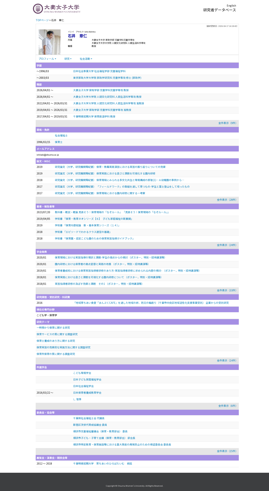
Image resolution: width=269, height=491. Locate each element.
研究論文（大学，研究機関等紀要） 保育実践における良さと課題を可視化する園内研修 (105, 173)
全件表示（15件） (227, 451)
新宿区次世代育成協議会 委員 (90, 425)
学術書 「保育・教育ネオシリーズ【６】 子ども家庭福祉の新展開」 (94, 218)
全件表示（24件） (227, 245)
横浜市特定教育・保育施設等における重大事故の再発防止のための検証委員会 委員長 (122, 444)
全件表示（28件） (227, 199)
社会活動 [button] (85, 58)
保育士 (59, 142)
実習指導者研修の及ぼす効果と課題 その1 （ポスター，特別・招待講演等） (99, 284)
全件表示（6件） (228, 406)
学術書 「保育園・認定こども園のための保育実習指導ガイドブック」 (95, 238)
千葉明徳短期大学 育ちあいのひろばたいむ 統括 (102, 463)
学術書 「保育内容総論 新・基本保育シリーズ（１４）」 (88, 225)
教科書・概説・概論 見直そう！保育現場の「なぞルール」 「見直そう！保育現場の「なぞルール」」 (112, 212)
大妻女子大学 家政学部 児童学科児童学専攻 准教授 (102, 110)
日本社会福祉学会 (83, 386)
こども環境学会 (82, 373)
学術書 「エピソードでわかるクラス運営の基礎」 (83, 232)
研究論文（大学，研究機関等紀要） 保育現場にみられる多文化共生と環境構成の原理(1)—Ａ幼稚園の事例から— (119, 180)
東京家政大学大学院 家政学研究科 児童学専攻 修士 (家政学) (107, 77)
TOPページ (42, 20)
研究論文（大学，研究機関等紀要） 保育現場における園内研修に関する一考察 (100, 193)
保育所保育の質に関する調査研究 (56, 354)
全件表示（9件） (228, 123)
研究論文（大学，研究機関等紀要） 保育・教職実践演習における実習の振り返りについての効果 (110, 167)
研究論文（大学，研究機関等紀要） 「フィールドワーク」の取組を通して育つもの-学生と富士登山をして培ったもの (122, 186)
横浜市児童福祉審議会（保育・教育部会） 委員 (100, 431)
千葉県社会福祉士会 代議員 (88, 418)
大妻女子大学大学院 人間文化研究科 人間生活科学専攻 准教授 (108, 103)
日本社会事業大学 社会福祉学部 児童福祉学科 (99, 71)
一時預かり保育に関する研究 (53, 327)
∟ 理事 (77, 399)
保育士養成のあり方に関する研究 (56, 340)
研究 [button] (67, 58)
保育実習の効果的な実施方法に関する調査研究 (63, 347)
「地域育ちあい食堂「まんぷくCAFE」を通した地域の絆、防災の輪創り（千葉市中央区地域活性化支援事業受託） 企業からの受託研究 (151, 303)
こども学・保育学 (47, 315)
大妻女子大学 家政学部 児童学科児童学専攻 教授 (101, 90)
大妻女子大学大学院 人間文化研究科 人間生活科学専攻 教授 (107, 96)
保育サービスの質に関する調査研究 (57, 334)
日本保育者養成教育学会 (87, 392)
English (231, 5)
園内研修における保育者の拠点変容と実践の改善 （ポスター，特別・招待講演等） (102, 264)
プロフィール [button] (46, 58)
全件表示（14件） (227, 360)
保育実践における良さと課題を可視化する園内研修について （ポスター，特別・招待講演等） (109, 277)
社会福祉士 (61, 135)
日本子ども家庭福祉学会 (87, 379)
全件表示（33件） (227, 290)
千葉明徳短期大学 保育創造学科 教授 (94, 116)
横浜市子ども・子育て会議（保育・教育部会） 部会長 (104, 438)
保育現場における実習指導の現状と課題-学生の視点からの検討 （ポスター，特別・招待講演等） (111, 257)
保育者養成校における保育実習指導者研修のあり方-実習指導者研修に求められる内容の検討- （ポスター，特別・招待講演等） (128, 270)
